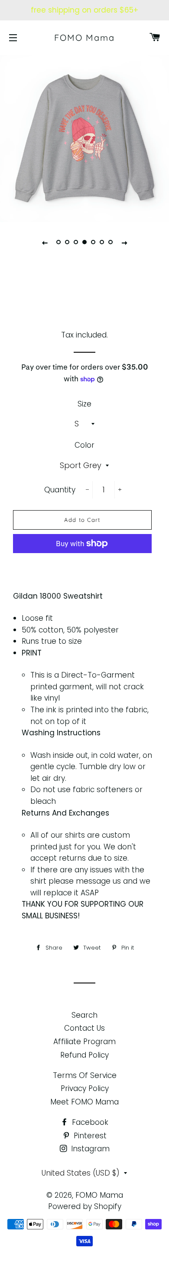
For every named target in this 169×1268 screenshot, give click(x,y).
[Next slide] (124, 242)
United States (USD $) (81, 1173)
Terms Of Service (85, 1075)
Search (85, 1015)
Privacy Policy (85, 1088)
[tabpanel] (84, 137)
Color (84, 445)
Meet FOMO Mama (84, 1102)
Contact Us (84, 1028)
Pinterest (89, 1135)
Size (84, 404)
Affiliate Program (84, 1041)
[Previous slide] (44, 242)
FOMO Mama (84, 37)
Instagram (89, 1148)
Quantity (59, 490)
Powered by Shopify (84, 1206)
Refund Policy (84, 1055)
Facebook (89, 1122)
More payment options (82, 563)
